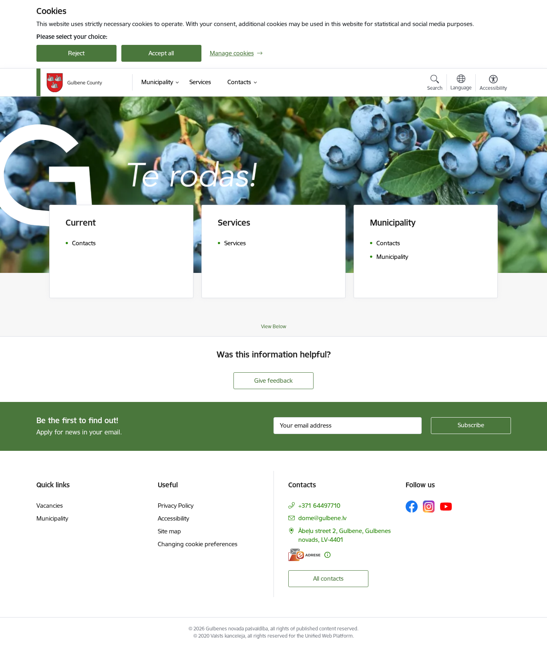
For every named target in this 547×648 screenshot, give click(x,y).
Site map (169, 531)
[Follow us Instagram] (429, 506)
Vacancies (49, 505)
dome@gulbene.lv (322, 518)
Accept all (161, 53)
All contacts (328, 578)
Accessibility (173, 518)
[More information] (327, 555)
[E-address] (304, 554)
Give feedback (273, 380)
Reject (76, 53)
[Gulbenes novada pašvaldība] (74, 82)
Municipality (52, 518)
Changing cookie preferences (197, 544)
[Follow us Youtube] (446, 506)
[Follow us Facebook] (412, 507)
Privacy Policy (175, 505)
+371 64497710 (319, 505)
